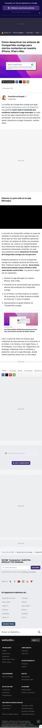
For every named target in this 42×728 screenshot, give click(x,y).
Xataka (4, 651)
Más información (31, 726)
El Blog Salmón (26, 689)
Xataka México (6, 705)
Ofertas (24, 610)
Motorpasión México (28, 714)
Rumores (5, 610)
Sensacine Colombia (28, 711)
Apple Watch (26, 606)
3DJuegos (25, 651)
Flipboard (24, 81)
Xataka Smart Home (8, 659)
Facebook (16, 81)
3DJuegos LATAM (27, 705)
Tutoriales (12, 371)
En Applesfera (8, 327)
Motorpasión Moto (27, 679)
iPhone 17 (5, 617)
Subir (34, 640)
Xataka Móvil (6, 653)
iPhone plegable (18, 32)
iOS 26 (24, 617)
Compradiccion (7, 695)
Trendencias (6, 689)
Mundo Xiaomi (6, 662)
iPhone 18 (7, 32)
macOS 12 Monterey (13, 107)
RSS (27, 581)
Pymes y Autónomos (28, 692)
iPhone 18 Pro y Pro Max (25, 552)
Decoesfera (6, 692)
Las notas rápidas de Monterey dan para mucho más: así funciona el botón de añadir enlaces (20, 330)
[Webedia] (8, 641)
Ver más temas (8, 624)
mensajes (29, 371)
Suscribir (35, 567)
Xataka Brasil (6, 708)
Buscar (39, 632)
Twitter (20, 81)
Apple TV (5, 606)
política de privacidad (29, 572)
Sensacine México (27, 708)
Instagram (23, 581)
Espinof (24, 666)
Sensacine (25, 664)
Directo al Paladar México (10, 714)
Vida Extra (25, 653)
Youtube (18, 581)
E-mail (27, 81)
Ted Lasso (29, 32)
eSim (37, 32)
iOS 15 (25, 107)
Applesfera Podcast (8, 598)
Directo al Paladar (7, 676)
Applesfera (5, 656)
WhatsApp (5, 613)
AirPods (24, 602)
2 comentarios (9, 82)
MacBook (25, 613)
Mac (21, 371)
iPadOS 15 (34, 107)
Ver (22, 463)
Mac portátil (6, 602)
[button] (17, 96)
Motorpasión (26, 676)
